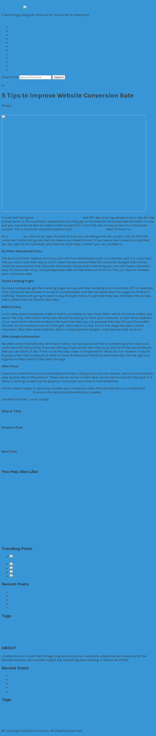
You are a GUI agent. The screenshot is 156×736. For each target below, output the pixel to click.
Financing (149, 625)
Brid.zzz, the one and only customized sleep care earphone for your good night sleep (72, 596)
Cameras (17, 35)
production (7, 636)
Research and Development (32, 636)
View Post (9, 497)
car (61, 625)
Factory (139, 625)
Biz (12, 50)
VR (139, 635)
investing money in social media (58, 217)
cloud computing (76, 625)
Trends (15, 54)
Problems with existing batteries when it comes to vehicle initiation (60, 600)
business (15, 236)
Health (26, 629)
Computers (19, 39)
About (15, 31)
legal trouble (49, 629)
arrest (21, 625)
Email (76, 106)
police (132, 629)
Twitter (35, 106)
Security (51, 636)
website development (89, 229)
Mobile (15, 43)
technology (112, 635)
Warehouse (147, 636)
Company (94, 625)
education (119, 625)
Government (11, 629)
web (149, 388)
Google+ (64, 106)
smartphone (67, 636)
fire (3, 629)
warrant (6, 640)
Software (78, 636)
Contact (16, 70)
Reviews (16, 66)
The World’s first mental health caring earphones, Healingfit (53, 592)
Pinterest (48, 106)
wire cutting (36, 640)
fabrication (130, 625)
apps (14, 625)
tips (5, 403)
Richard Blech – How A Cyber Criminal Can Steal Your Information (77, 531)
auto (28, 625)
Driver (110, 625)
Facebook (20, 106)
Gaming (16, 46)
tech (96, 634)
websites (15, 403)
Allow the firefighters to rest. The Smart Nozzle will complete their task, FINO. (67, 604)
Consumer (18, 58)
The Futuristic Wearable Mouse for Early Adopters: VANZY (52, 608)
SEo (58, 636)
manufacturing (63, 629)
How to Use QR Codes (19, 435)
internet (36, 629)
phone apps (121, 629)
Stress (86, 636)
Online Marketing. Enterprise (97, 629)
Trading (126, 636)
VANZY (133, 636)
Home (15, 27)
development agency (17, 392)
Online (77, 629)
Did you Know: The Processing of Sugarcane (52, 510)
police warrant (143, 629)
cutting (103, 625)
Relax (15, 636)
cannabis (54, 625)
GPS (20, 629)
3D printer (7, 625)
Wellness (24, 640)
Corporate (18, 62)
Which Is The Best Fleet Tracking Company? (35, 460)
